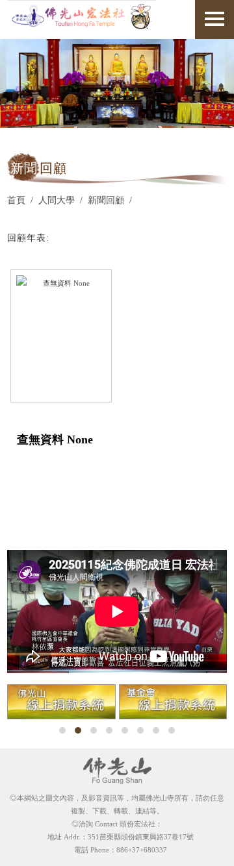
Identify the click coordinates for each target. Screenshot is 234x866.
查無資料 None (55, 439)
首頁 (16, 200)
